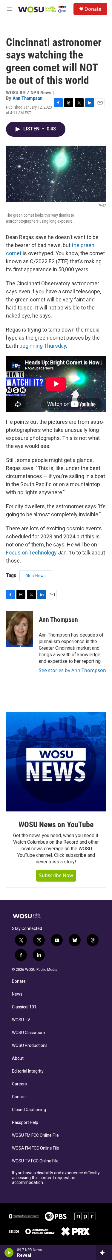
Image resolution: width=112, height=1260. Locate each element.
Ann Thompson (27, 98)
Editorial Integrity (28, 1071)
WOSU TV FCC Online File (35, 1161)
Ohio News (35, 575)
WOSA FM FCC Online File (35, 1148)
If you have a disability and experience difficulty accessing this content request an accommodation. (56, 1178)
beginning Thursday (42, 346)
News (17, 994)
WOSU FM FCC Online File (35, 1135)
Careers (19, 1084)
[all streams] (104, 1252)
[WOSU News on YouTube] (56, 761)
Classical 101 (24, 1007)
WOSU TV (21, 1020)
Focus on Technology (31, 552)
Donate (93, 9)
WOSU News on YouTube (56, 824)
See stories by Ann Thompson (72, 670)
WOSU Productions (29, 1045)
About (18, 1058)
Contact (19, 1097)
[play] (9, 1253)
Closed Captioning (29, 1109)
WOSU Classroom (28, 1033)
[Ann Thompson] (19, 629)
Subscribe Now (56, 875)
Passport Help (25, 1122)
